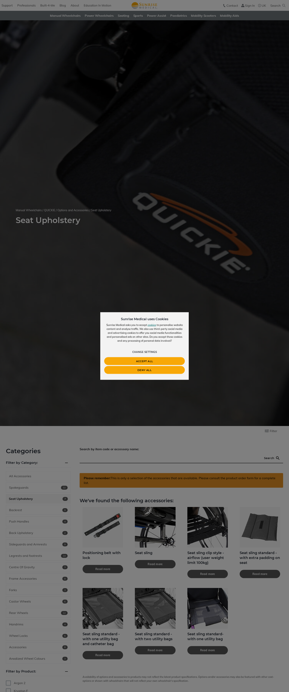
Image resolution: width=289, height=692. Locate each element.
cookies (152, 324)
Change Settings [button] (144, 351)
